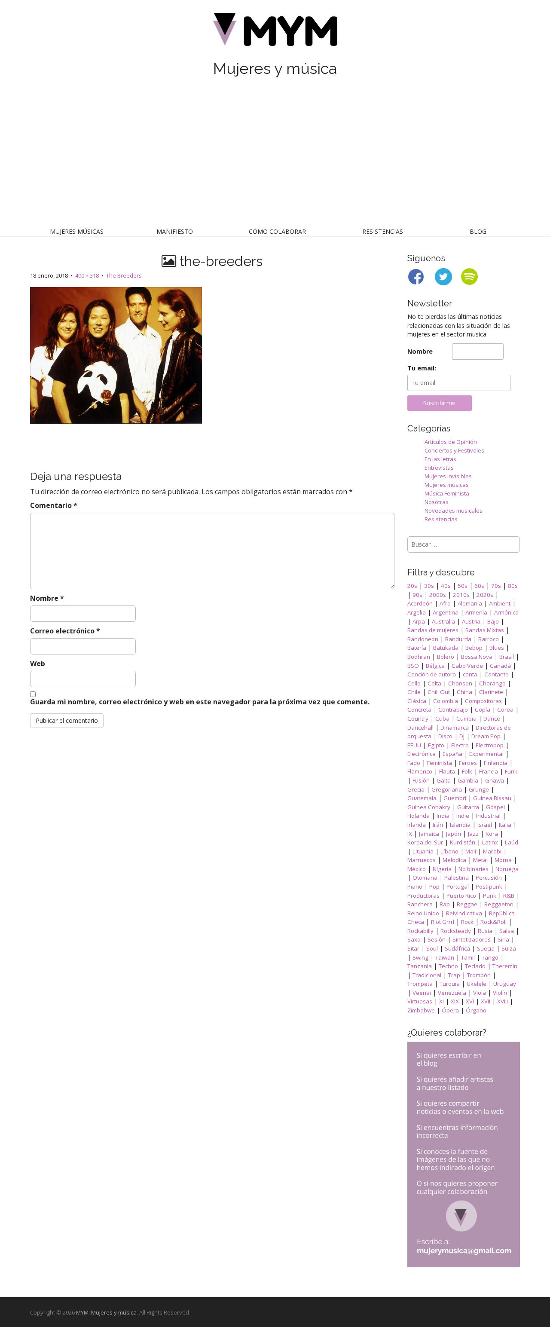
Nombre (47, 598)
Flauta (447, 771)
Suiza (508, 948)
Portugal (457, 886)
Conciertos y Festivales (454, 450)
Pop (434, 886)
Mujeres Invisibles (448, 476)
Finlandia (495, 763)
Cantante (496, 674)
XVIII (502, 1001)
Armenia (476, 612)
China (464, 692)
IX (409, 834)
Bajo (493, 621)
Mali (470, 851)
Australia (443, 621)
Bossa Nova (476, 656)
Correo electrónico (65, 631)
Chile (414, 692)
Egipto (436, 745)
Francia (488, 771)
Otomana (424, 877)
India (443, 815)
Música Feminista (447, 493)
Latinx (490, 842)
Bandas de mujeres (432, 630)
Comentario (53, 505)
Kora (492, 834)
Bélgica (435, 666)
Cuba (442, 718)
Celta (434, 683)
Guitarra (468, 807)
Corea (505, 709)
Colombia (445, 701)
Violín (500, 993)
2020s (485, 595)
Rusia (485, 931)
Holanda (418, 815)
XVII (485, 1001)
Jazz (473, 834)
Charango (492, 683)
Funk (511, 771)
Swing (420, 957)
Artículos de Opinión (451, 442)
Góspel (495, 807)
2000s (437, 595)
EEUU (414, 745)
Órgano (476, 1010)
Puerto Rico (461, 895)
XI (441, 1001)
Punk (489, 895)
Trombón (479, 975)
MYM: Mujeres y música (106, 1312)
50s (463, 586)
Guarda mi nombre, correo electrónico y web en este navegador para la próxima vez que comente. (200, 701)
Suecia (486, 948)
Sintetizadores (471, 939)
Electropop (490, 745)
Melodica (454, 860)
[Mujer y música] (275, 32)
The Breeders (124, 275)
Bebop (474, 647)
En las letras (440, 459)
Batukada (445, 647)
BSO (413, 666)
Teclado (475, 966)
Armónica (506, 612)
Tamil (468, 957)
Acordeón (420, 603)
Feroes (468, 763)
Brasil (506, 656)
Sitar (413, 948)
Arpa (418, 621)
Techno (448, 966)
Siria (503, 939)
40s (446, 586)
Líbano (449, 851)
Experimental (486, 754)
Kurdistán (462, 842)
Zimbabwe (421, 1010)
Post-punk (489, 886)
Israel (484, 825)
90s (417, 595)
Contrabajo (453, 709)
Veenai (421, 993)
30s (429, 586)
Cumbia (466, 718)
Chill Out (439, 692)
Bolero (445, 656)
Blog (478, 231)
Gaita (444, 780)
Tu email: (421, 368)
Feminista (439, 763)
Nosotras (437, 502)
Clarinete (491, 692)
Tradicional (426, 975)
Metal (480, 860)
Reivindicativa (464, 913)
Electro (460, 745)
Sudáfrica (457, 948)
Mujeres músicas (77, 231)
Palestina (456, 877)
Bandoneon (422, 639)
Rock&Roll (493, 922)
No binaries (473, 869)
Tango (490, 957)
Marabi (492, 851)
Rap (445, 904)
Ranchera (420, 904)
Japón (453, 834)
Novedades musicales (454, 510)
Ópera (450, 1010)
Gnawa (494, 780)
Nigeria (442, 869)
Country (417, 718)
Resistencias (382, 231)
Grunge (479, 789)
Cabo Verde (467, 666)
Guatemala (422, 798)
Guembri (454, 798)
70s (496, 586)
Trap (454, 975)
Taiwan (444, 957)
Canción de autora (431, 674)
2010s (461, 595)
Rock (467, 922)
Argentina (445, 612)
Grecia (416, 789)
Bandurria (458, 639)
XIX (455, 1001)
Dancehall (420, 727)
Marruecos (421, 860)
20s (412, 586)
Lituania (423, 851)
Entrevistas (439, 467)
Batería (416, 647)
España (452, 754)
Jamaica (429, 834)
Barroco (488, 639)
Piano (414, 886)
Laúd (511, 842)
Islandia (460, 825)
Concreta (419, 709)
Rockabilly (420, 931)
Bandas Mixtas (484, 630)
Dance (491, 718)
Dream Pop (486, 736)
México (416, 869)
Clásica (416, 701)
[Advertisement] (275, 154)
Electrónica (421, 754)
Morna (503, 860)
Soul (432, 948)
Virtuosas (419, 1001)
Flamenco (419, 771)
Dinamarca (454, 727)
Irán (438, 825)
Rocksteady (455, 931)
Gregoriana (446, 789)
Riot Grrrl (442, 922)
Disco (445, 736)
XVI (470, 1001)
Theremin (504, 966)
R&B (508, 895)
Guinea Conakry (428, 807)
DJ (461, 736)
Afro (445, 603)
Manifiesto (174, 231)
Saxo (414, 939)
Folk (467, 771)
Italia (505, 825)
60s (479, 586)
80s (513, 586)
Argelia (416, 612)
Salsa (506, 931)
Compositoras (483, 701)
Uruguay (504, 984)
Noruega (507, 869)
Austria (471, 621)
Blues (496, 647)
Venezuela (452, 993)
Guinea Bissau (492, 798)
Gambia (468, 780)
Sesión (437, 939)
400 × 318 (87, 275)
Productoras (423, 895)
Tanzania (419, 966)
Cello (414, 683)
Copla (482, 709)
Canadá (500, 666)
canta (470, 674)
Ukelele (476, 984)
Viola (479, 993)
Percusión (489, 877)
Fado (413, 763)
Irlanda (416, 825)
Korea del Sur (425, 842)
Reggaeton (498, 904)
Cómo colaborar (277, 231)
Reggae (467, 904)
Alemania (470, 603)
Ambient (499, 603)
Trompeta (420, 984)
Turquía (450, 984)
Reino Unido (423, 913)
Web (37, 663)
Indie (462, 815)
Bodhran (418, 656)
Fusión (421, 780)
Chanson (460, 683)
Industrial (488, 815)
